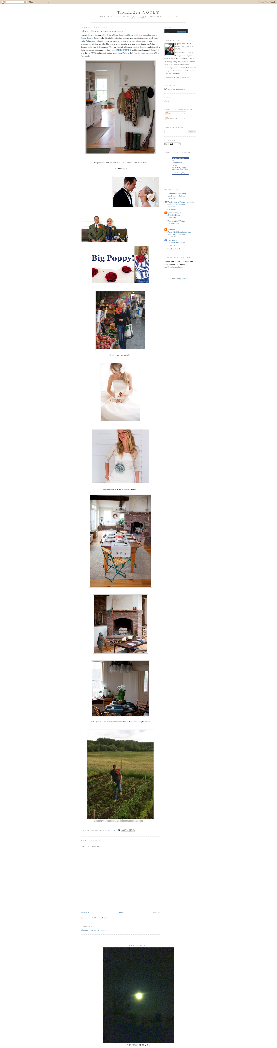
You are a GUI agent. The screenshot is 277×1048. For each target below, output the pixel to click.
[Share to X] (128, 830)
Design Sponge (87, 38)
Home (120, 912)
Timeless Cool (185, 44)
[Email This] (122, 830)
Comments (172, 118)
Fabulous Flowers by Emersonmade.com (102, 31)
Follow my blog (180, 173)
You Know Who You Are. (176, 242)
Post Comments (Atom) (100, 917)
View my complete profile (177, 77)
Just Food (171, 229)
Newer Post (85, 912)
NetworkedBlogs (178, 158)
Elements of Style (125, 35)
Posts (170, 113)
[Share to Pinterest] (133, 830)
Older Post (156, 912)
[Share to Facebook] (130, 830)
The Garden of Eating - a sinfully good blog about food (180, 203)
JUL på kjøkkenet (173, 215)
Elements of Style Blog (176, 193)
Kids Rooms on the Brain (176, 196)
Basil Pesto (171, 206)
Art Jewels (176, 167)
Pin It (166, 101)
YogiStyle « (172, 240)
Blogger (185, 278)
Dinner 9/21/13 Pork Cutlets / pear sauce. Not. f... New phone (179, 233)
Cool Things (184, 169)
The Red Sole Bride (175, 248)
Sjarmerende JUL (174, 212)
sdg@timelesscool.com (173, 267)
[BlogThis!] (125, 830)
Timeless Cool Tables (176, 221)
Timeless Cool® (138, 12)
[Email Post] (118, 830)
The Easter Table (173, 223)
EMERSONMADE (117, 162)
